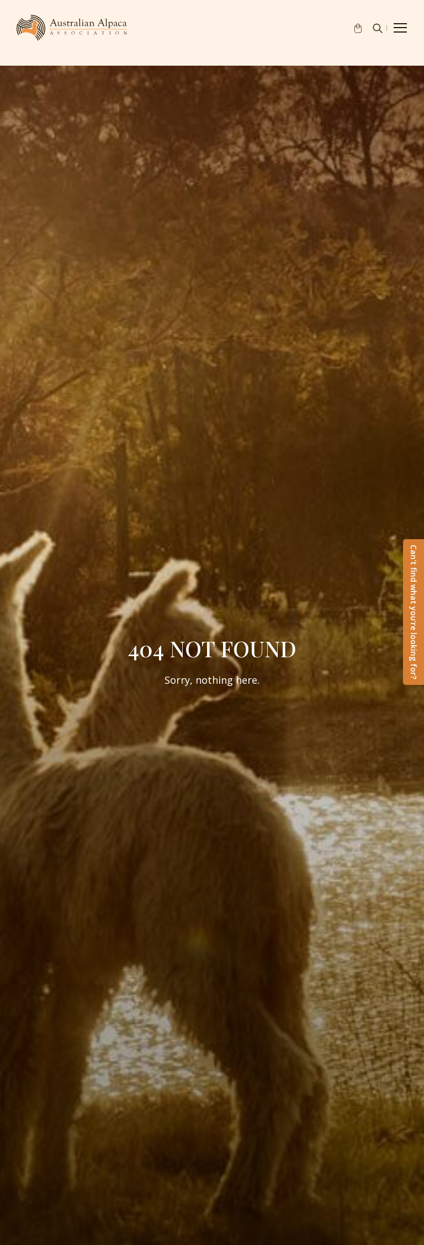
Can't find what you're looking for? (414, 612)
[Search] (378, 28)
